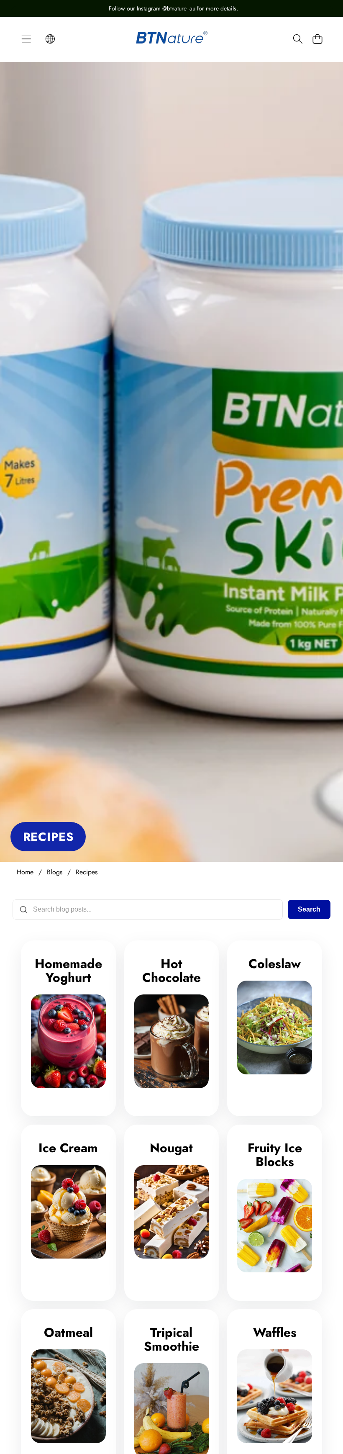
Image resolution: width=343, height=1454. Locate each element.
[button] (50, 38)
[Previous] (12, 8)
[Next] (330, 8)
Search (309, 909)
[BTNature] (172, 38)
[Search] (297, 38)
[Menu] (26, 38)
